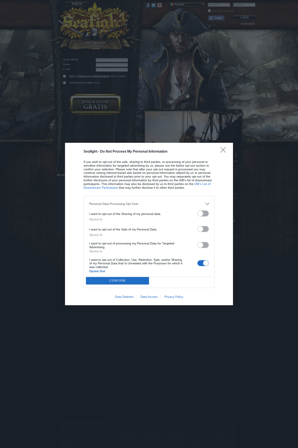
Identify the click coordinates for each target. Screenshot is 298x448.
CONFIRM (118, 280)
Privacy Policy (173, 296)
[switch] (203, 213)
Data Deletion (124, 296)
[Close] (224, 151)
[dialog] (149, 224)
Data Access (149, 296)
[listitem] (149, 204)
